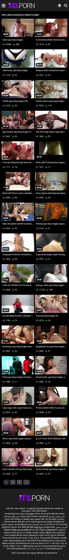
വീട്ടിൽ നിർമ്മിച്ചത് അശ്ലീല (17, 530)
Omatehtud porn (23, 543)
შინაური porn (24, 522)
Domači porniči (15, 538)
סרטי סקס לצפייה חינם (55, 543)
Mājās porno (52, 533)
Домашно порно (37, 535)
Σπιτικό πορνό (38, 543)
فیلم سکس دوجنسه (57, 516)
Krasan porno (34, 546)
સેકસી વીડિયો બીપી (51, 524)
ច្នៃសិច (43, 530)
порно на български (17, 524)
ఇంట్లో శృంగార (39, 527)
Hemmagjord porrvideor (42, 522)
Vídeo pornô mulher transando (34, 516)
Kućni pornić (51, 535)
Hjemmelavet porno (19, 535)
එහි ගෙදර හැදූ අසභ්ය (36, 549)
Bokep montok (8, 543)
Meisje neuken (10, 522)
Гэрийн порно (39, 533)
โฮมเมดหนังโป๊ (47, 538)
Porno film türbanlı (13, 519)
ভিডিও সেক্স (44, 519)
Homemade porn (13, 514)
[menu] (3, 6)
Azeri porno (60, 541)
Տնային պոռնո (57, 519)
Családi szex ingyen (31, 519)
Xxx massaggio (28, 514)
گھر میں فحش (61, 527)
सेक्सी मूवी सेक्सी (28, 527)
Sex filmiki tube (34, 541)
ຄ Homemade (47, 546)
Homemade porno (54, 549)
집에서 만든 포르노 (31, 538)
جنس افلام (15, 516)
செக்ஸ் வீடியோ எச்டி (35, 524)
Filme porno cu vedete (21, 533)
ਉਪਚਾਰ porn (34, 530)
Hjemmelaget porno (18, 541)
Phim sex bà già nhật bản (47, 514)
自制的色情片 (52, 530)
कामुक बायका (50, 527)
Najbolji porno (48, 541)
